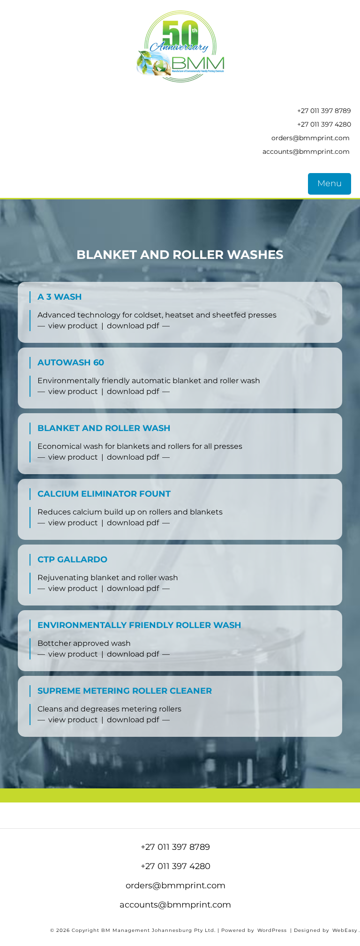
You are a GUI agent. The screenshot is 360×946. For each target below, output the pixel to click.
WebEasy (344, 930)
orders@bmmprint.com (310, 138)
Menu (329, 183)
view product (73, 325)
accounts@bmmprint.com (306, 151)
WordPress (272, 930)
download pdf (133, 325)
